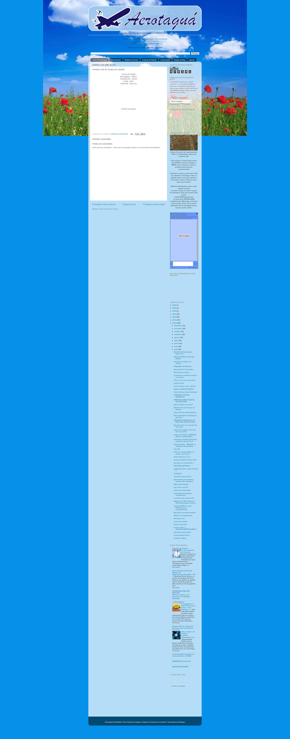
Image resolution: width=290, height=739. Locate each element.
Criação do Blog (180, 538)
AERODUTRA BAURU (180, 667)
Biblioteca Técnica (131, 60)
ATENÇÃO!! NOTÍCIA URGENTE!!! (182, 396)
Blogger (182, 722)
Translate (186, 104)
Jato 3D (177, 449)
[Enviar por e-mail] (135, 134)
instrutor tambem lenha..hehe (185, 460)
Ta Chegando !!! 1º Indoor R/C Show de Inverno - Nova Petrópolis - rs (188, 606)
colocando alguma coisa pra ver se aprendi (185, 431)
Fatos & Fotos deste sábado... (185, 412)
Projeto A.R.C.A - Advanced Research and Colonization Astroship (182, 628)
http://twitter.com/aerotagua (148, 43)
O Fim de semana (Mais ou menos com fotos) (184, 453)
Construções (165, 60)
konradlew (162, 722)
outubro (177, 331)
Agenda (192, 60)
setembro (178, 334)
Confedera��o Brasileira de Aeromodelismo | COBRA (183, 655)
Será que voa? (179, 518)
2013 (174, 314)
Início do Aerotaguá (100, 60)
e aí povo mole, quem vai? (184, 498)
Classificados (116, 60)
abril (176, 349)
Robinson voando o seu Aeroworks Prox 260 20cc (181, 596)
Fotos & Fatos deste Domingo (185, 392)
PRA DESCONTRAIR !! (182, 466)
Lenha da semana (180, 521)
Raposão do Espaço (180, 548)
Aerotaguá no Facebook (149, 41)
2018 (174, 305)
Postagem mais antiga (154, 204)
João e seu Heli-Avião (182, 490)
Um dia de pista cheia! (182, 532)
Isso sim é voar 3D (181, 487)
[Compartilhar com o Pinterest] (144, 134)
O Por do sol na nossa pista (184, 380)
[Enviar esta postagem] (131, 134)
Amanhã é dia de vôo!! (182, 476)
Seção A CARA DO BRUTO (184, 389)
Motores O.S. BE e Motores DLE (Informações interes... (185, 502)
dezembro (178, 325)
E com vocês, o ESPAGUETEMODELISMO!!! (185, 528)
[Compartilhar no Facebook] (142, 134)
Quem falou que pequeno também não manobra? (183, 480)
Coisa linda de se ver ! (182, 457)
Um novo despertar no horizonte (187, 551)
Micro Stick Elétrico (181, 484)
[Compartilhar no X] (140, 134)
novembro (178, 328)
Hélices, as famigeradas (183, 515)
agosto (177, 337)
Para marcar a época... (182, 372)
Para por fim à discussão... (184, 369)
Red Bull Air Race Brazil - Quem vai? (183, 353)
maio (176, 346)
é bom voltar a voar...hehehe (185, 386)
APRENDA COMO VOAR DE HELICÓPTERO (184, 401)
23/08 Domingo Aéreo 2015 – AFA (184, 574)
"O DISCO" (178, 474)
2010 (174, 323)
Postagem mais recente (103, 204)
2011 (174, 320)
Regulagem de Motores (183, 366)
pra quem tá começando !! (184, 463)
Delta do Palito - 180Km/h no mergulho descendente (185, 445)
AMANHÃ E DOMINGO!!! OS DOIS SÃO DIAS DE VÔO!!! (185, 421)
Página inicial (129, 204)
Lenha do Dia (179, 383)
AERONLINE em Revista (181, 661)
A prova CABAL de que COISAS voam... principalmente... (182, 507)
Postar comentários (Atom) (108, 209)
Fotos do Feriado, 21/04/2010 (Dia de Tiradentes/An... (185, 435)
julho (176, 340)
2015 (174, 308)
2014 (174, 311)
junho (176, 343)
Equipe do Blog (179, 60)
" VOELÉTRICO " (178, 602)
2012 (174, 317)
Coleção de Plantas (149, 60)
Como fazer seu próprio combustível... (183, 494)
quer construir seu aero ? (183, 404)
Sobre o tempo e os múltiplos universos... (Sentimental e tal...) (188, 634)
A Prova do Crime (180, 524)
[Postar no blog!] (138, 134)
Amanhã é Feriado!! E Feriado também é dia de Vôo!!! (185, 440)
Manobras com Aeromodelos (185, 512)
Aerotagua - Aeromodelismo (156, 39)
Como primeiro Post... (182, 535)
